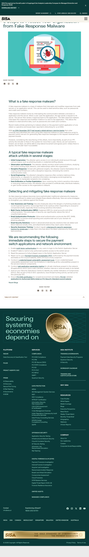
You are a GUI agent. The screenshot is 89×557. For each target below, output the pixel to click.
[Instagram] (8, 83)
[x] (13, 83)
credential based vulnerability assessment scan (36, 260)
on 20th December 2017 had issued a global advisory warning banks (38, 130)
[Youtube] (84, 508)
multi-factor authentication (26, 248)
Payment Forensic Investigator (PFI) (38, 256)
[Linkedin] (17, 83)
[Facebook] (4, 83)
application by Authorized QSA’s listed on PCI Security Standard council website (41, 279)
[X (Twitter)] (76, 508)
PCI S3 (62, 277)
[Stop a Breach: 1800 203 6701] (65, 13)
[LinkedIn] (80, 508)
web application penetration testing (31, 266)
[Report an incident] (43, 13)
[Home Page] (6, 19)
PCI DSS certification (25, 277)
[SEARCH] (83, 13)
